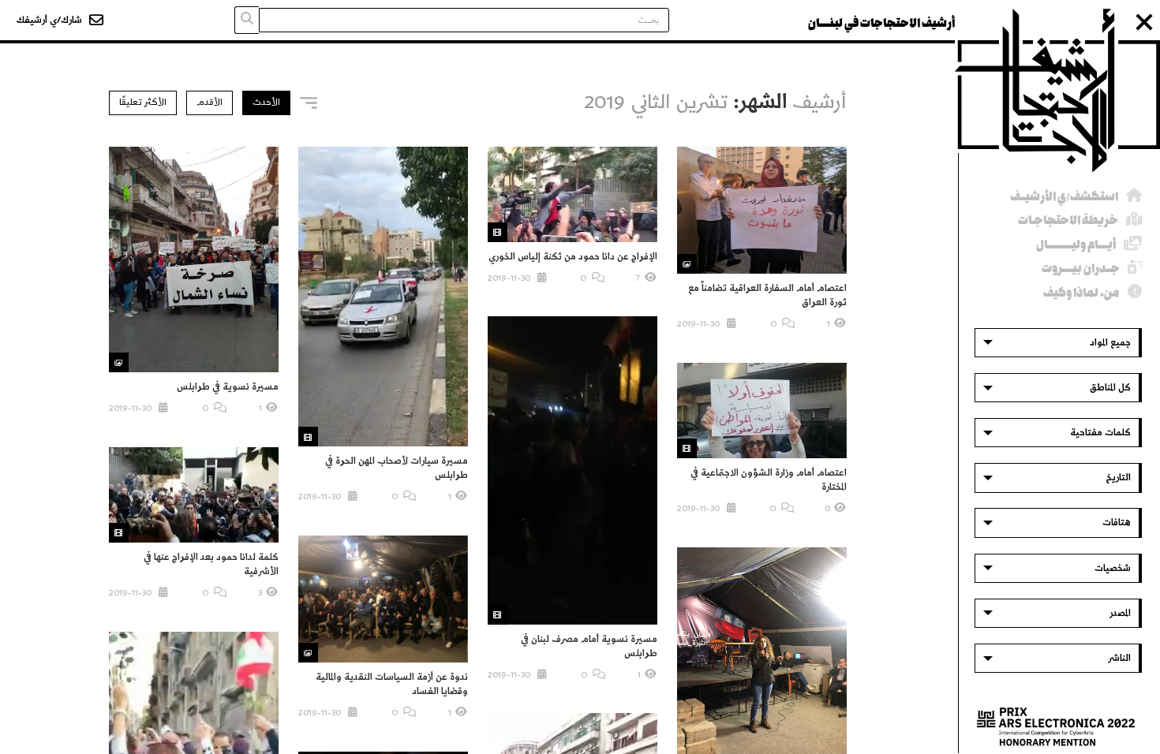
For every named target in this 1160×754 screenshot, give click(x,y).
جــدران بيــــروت (1081, 268)
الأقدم (209, 102)
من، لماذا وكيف (1081, 293)
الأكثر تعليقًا (143, 102)
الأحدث (266, 102)
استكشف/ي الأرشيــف (1064, 196)
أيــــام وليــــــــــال (1076, 245)
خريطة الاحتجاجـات (1068, 220)
